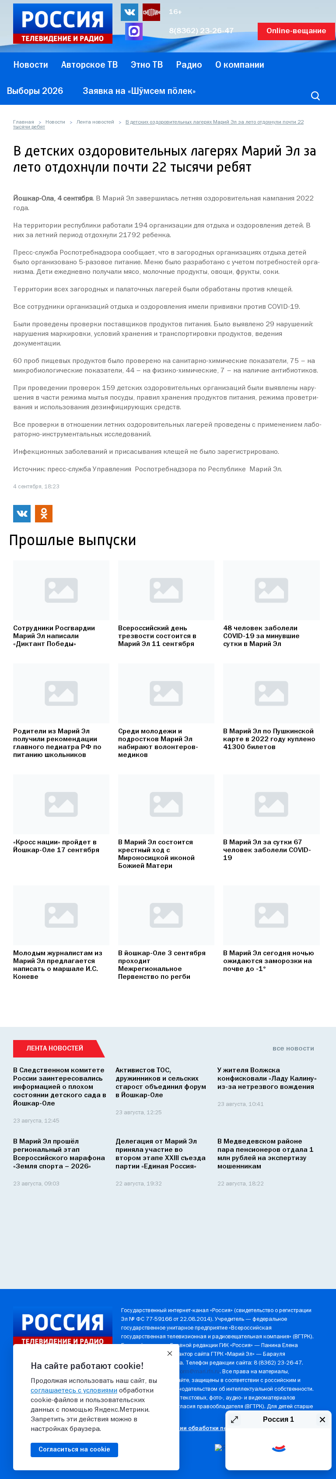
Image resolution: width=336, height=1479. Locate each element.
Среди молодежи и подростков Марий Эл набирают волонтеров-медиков (158, 743)
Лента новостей (95, 122)
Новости (55, 122)
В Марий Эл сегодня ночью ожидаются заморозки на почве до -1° (268, 961)
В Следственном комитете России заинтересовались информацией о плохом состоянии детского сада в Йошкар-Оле (59, 1087)
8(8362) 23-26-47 (201, 31)
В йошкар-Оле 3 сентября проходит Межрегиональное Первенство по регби (162, 965)
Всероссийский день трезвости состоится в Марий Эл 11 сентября (157, 636)
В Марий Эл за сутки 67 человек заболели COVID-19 (267, 850)
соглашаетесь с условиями (74, 1391)
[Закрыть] (169, 1353)
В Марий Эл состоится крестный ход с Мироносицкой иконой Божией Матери (156, 854)
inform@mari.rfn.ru (197, 1371)
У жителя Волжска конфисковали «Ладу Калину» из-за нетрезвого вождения (267, 1079)
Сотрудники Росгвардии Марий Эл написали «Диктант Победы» (54, 636)
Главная (23, 122)
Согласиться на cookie (74, 1449)
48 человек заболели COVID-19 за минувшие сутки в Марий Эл (261, 636)
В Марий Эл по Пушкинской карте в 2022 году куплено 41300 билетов (269, 739)
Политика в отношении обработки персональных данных (202, 1428)
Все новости (293, 1049)
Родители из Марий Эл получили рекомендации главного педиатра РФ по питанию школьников (57, 743)
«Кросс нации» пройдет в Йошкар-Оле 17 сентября (56, 847)
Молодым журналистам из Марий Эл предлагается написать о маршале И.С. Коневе (57, 965)
